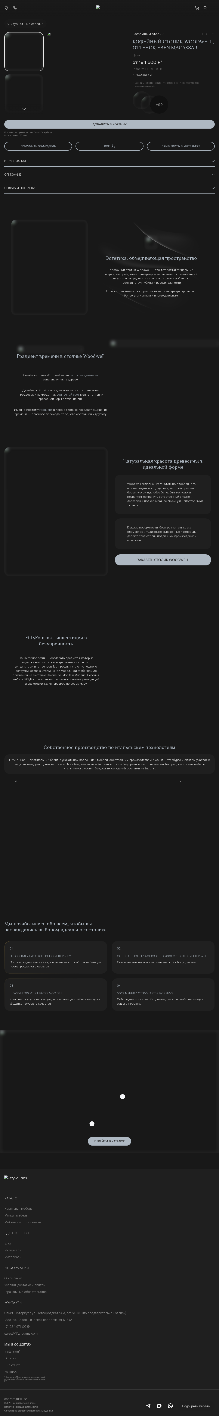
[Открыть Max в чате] (159, 1405)
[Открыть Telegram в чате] (148, 1405)
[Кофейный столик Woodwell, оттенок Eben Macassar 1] (24, 51)
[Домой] (109, 7)
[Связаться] (6, 8)
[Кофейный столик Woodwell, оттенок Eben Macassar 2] (24, 93)
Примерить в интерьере (180, 146)
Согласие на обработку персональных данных (28, 1410)
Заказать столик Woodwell (163, 560)
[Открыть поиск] (205, 8)
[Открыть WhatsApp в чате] (170, 1405)
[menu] (213, 8)
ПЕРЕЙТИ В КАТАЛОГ (109, 1141)
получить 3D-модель (38, 146)
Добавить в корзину (110, 124)
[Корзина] (197, 8)
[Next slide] (24, 109)
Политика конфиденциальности (21, 1406)
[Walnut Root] (150, 104)
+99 (159, 104)
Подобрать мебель (196, 1406)
